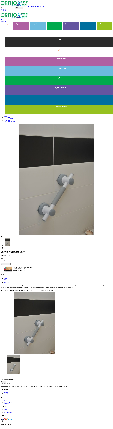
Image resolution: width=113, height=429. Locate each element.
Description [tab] (6, 282)
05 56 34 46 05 (33, 6)
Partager (6, 277)
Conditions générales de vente (16, 427)
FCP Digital (37, 427)
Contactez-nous (7, 395)
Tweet (5, 278)
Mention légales (4, 427)
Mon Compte (7, 401)
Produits (6, 392)
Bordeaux (6, 411)
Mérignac (6, 409)
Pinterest (6, 279)
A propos (6, 393)
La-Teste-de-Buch (8, 412)
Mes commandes (8, 402)
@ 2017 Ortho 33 (29, 427)
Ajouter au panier (6, 264)
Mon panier (6, 403)
